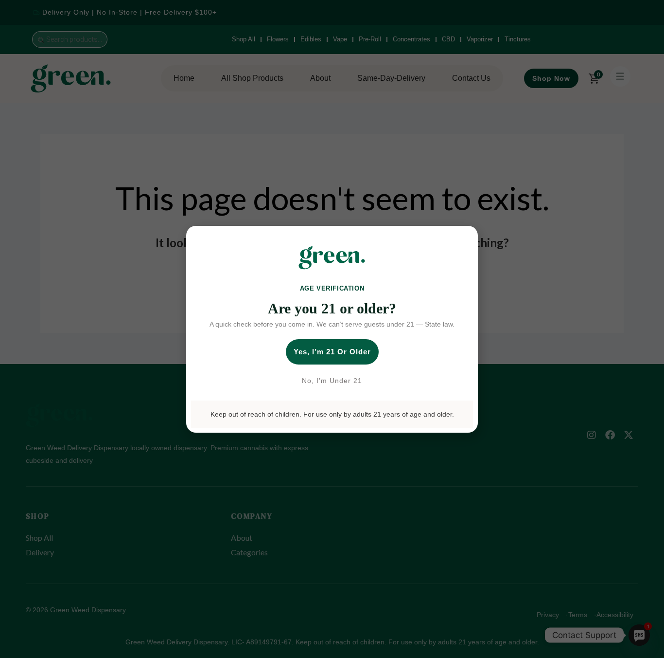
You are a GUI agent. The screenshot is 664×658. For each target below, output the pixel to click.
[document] (332, 329)
